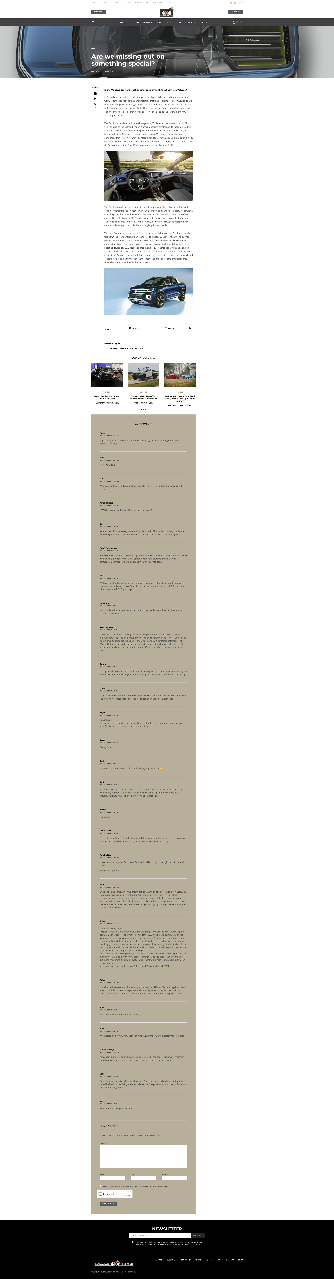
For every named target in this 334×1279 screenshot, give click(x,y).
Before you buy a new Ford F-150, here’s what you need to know (180, 398)
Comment (104, 1143)
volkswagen (111, 348)
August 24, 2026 (113, 403)
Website (165, 1174)
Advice (93, 3)
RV (147, 3)
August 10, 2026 (186, 405)
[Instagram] (235, 3)
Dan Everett (100, 403)
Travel (128, 3)
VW (142, 348)
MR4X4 (136, 403)
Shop (169, 3)
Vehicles (138, 3)
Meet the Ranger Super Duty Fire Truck (107, 397)
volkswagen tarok (129, 348)
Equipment (117, 3)
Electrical (104, 3)
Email (133, 1174)
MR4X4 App (157, 3)
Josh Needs (95, 71)
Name (102, 1174)
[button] (142, 409)
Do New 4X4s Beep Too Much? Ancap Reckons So (143, 397)
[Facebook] (231, 3)
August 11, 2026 (147, 403)
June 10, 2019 (108, 71)
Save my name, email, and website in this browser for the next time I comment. (136, 1186)
